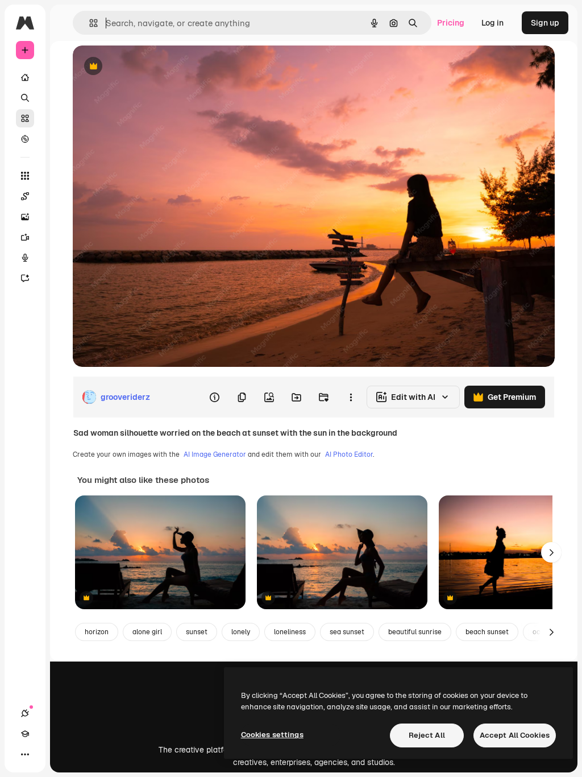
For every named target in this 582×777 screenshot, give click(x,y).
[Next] (551, 552)
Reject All (427, 735)
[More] (25, 754)
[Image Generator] (25, 217)
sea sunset (347, 632)
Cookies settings (272, 734)
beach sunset (487, 632)
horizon (97, 632)
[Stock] (25, 118)
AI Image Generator (215, 454)
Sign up (545, 23)
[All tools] (25, 176)
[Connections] (25, 713)
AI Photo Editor (349, 454)
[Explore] (25, 139)
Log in (492, 23)
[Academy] (25, 734)
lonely (240, 632)
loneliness (290, 632)
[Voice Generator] (25, 258)
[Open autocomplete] (89, 23)
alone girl (147, 632)
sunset (196, 632)
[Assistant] (25, 278)
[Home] (25, 77)
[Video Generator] (25, 237)
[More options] (350, 397)
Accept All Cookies (515, 735)
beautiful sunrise (415, 632)
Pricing (450, 23)
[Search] (25, 98)
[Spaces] (25, 196)
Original (145, 66)
